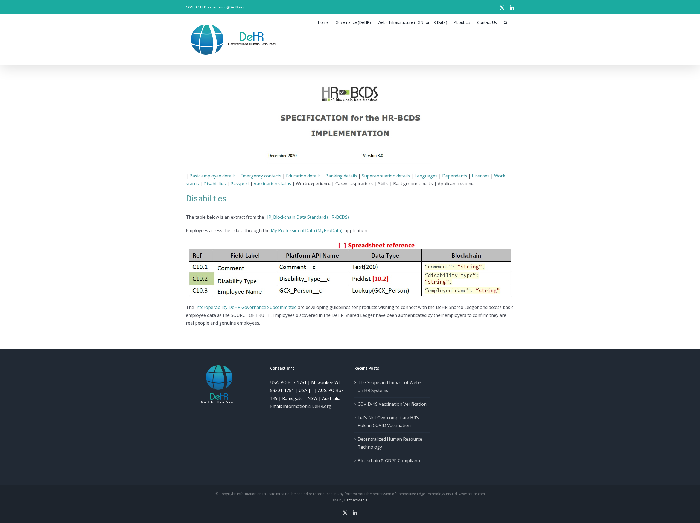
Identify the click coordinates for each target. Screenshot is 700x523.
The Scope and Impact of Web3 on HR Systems (389, 386)
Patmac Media (356, 500)
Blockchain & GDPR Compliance (390, 461)
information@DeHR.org (307, 406)
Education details (303, 176)
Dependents (454, 176)
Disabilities (214, 184)
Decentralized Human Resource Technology (390, 443)
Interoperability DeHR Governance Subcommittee (246, 307)
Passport (240, 184)
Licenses (480, 176)
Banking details (341, 176)
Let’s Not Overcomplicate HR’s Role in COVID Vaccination (388, 422)
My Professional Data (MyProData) (307, 230)
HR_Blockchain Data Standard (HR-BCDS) (307, 217)
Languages (426, 176)
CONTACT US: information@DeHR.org (215, 7)
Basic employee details (212, 176)
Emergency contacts (260, 176)
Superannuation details (386, 176)
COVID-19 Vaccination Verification (392, 404)
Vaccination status (272, 184)
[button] (505, 22)
